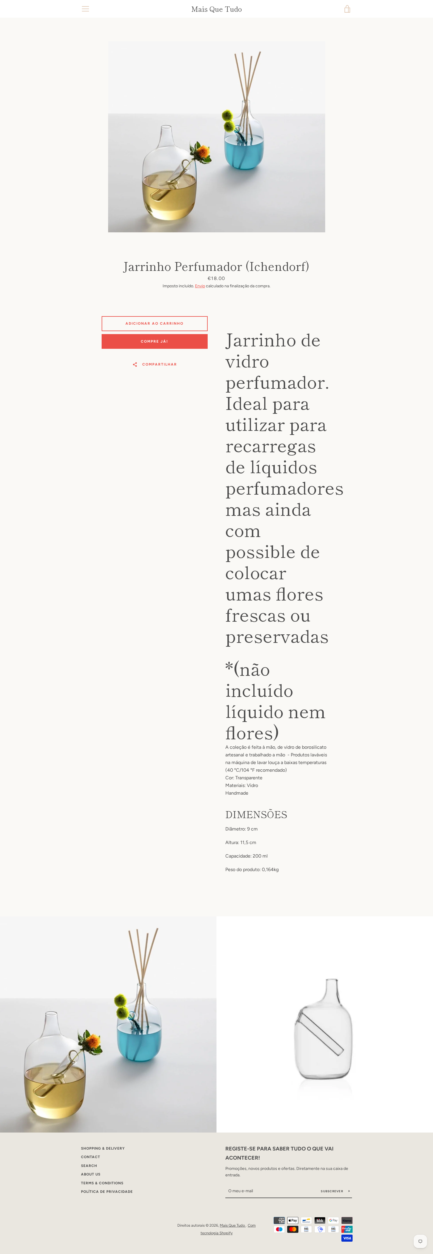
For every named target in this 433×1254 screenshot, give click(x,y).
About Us (90, 1174)
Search (89, 1166)
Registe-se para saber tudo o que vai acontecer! (279, 1153)
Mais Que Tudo (216, 9)
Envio (200, 286)
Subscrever (332, 1191)
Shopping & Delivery (103, 1148)
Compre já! (154, 341)
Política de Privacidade (107, 1192)
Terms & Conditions (102, 1183)
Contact (90, 1157)
